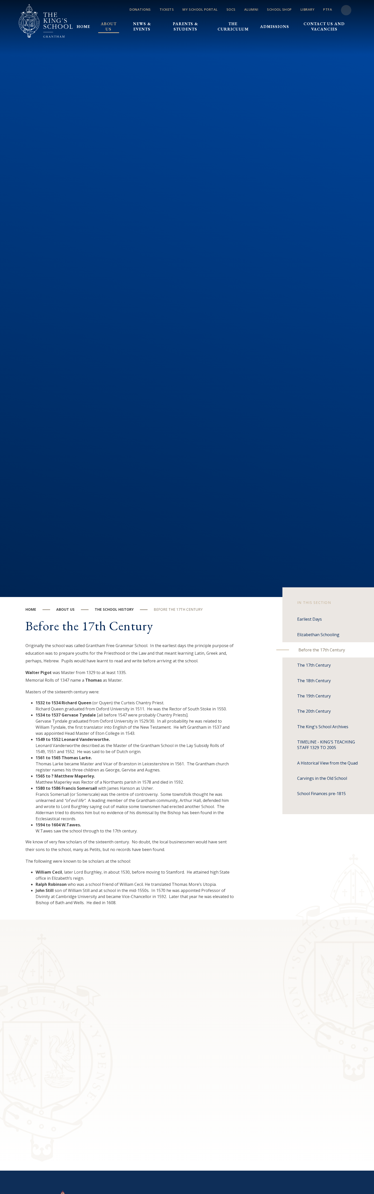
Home (30, 609)
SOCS (231, 9)
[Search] (346, 10)
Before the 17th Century (178, 609)
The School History (114, 609)
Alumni (251, 9)
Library (307, 9)
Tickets (167, 9)
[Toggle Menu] (214, 17)
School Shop (279, 9)
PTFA (327, 9)
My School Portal (200, 9)
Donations (140, 9)
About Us (65, 609)
